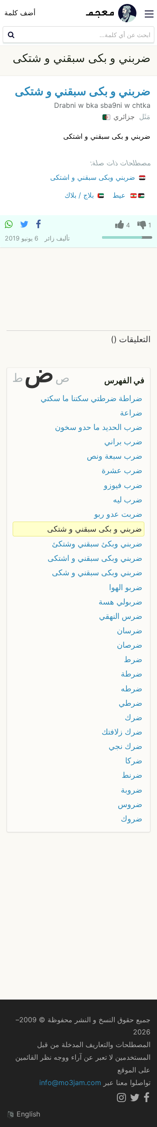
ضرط (133, 659)
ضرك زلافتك (122, 731)
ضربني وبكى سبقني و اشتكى (93, 177)
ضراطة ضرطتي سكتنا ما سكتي (91, 398)
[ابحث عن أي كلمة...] (10, 34)
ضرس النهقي (120, 616)
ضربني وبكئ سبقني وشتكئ (97, 543)
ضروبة (131, 789)
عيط (120, 195)
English (27, 1114)
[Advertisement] (78, 289)
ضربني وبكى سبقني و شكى (97, 572)
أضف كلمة (19, 12)
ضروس (130, 804)
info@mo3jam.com (70, 1082)
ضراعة (131, 412)
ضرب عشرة (122, 470)
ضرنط (132, 775)
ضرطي (130, 703)
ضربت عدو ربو (118, 514)
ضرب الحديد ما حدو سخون (98, 427)
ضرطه (131, 688)
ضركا (133, 760)
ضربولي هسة (120, 601)
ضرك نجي (125, 746)
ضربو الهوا (125, 587)
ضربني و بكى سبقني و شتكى (82, 91)
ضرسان (129, 630)
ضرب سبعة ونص (114, 455)
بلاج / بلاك (80, 195)
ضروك (131, 818)
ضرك (133, 717)
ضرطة (131, 673)
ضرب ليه (127, 499)
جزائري (123, 116)
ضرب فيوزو (123, 485)
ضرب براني (123, 441)
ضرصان (129, 644)
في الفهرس (124, 380)
